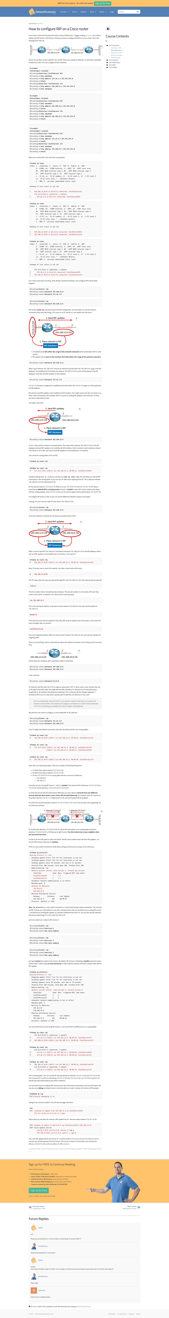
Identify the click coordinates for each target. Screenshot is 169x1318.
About (102, 11)
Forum (74, 11)
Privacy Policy (122, 1314)
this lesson (88, 35)
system (40, 1228)
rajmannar (41, 1290)
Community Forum (84, 1306)
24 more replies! (37, 1306)
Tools (92, 11)
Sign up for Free (39, 1190)
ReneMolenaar (43, 1246)
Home (38, 23)
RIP (42, 23)
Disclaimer (112, 1314)
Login (112, 11)
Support (83, 11)
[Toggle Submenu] (107, 45)
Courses (63, 11)
